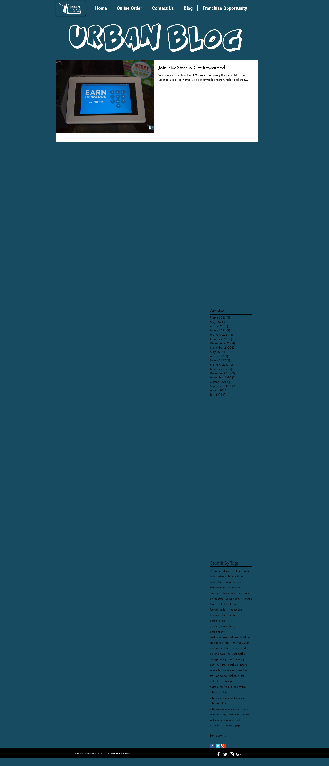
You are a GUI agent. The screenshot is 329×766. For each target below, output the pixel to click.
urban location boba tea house (227, 697)
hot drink (245, 637)
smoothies (228, 670)
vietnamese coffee (238, 714)
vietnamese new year (222, 719)
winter (229, 725)
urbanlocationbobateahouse (226, 708)
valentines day (218, 714)
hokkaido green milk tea (224, 637)
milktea (225, 648)
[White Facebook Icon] (218, 754)
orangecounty (236, 659)
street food (242, 670)
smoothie (215, 670)
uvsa (246, 708)
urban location (218, 692)
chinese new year (232, 593)
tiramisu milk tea (219, 686)
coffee (247, 593)
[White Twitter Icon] (225, 754)
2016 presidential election (225, 571)
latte (227, 642)
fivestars (247, 598)
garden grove (217, 620)
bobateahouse (218, 587)
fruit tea (232, 615)
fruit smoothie (217, 615)
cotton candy (233, 598)
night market (239, 648)
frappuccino (236, 609)
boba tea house (233, 582)
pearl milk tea (218, 664)
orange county (218, 659)
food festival (231, 604)
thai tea (227, 681)
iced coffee (216, 642)
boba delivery (218, 576)
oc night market (236, 653)
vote (238, 719)
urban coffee (238, 686)
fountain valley (218, 609)
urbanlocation (218, 703)
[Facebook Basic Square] (212, 746)
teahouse (234, 675)
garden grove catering (223, 626)
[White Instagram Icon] (231, 754)
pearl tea (233, 664)
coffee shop (216, 598)
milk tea (214, 648)
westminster (216, 725)
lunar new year (240, 642)
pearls (243, 664)
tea (211, 675)
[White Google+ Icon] (238, 754)
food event (216, 604)
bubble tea (234, 587)
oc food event (217, 653)
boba (246, 571)
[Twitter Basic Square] (218, 746)
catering (214, 593)
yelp (237, 725)
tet (242, 675)
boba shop (216, 582)
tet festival (215, 681)
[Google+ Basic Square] (223, 746)
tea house (221, 675)
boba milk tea (236, 576)
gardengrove (217, 631)
